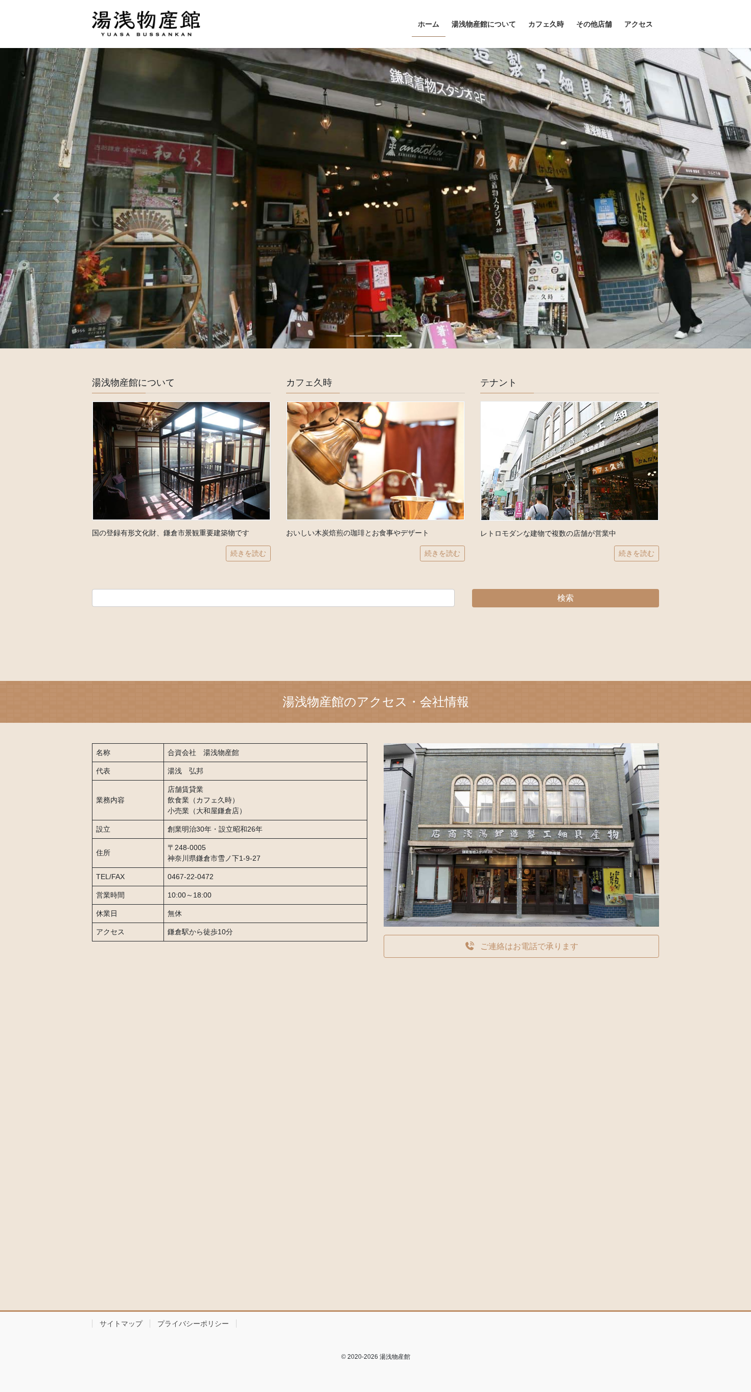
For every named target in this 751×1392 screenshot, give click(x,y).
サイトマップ (121, 1323)
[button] (56, 198)
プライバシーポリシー (193, 1323)
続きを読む (248, 553)
